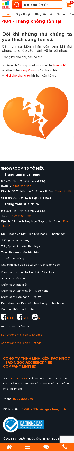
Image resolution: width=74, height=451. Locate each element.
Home (6, 14)
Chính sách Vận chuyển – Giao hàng (25, 291)
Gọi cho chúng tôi (18, 75)
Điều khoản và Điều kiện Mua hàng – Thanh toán (33, 234)
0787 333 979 (22, 186)
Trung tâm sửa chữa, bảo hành (21, 252)
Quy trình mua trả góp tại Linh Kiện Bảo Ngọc (30, 264)
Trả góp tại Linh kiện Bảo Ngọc (21, 246)
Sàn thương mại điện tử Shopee (21, 334)
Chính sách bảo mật (14, 284)
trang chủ (59, 65)
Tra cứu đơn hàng (12, 258)
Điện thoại (23, 14)
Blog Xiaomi (43, 14)
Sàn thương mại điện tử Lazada (21, 343)
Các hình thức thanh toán (17, 309)
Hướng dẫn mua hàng (15, 240)
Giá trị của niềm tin (13, 278)
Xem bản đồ (63, 191)
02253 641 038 (22, 216)
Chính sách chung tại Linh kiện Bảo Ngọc (28, 272)
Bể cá (61, 14)
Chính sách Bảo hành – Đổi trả (21, 297)
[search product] (17, 4)
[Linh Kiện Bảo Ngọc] (6, 4)
